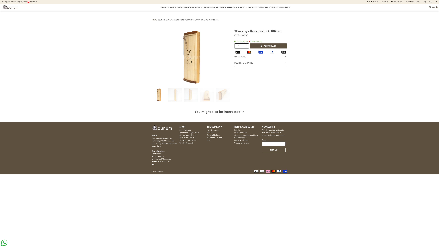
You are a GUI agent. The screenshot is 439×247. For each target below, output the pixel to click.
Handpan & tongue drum (189, 7)
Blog (208, 140)
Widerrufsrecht (240, 138)
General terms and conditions (246, 135)
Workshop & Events (214, 138)
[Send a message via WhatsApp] (4, 243)
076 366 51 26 (164, 161)
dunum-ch (159, 171)
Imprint (237, 130)
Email (265, 140)
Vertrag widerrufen (241, 143)
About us (210, 132)
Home (154, 20)
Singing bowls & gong (214, 7)
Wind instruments (279, 7)
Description (240, 56)
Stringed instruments (258, 7)
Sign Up (273, 150)
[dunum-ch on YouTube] (153, 165)
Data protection (240, 132)
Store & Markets (213, 135)
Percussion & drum (236, 7)
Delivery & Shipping (243, 63)
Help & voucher (213, 130)
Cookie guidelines (241, 140)
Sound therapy (167, 7)
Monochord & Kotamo (182, 20)
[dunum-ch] (11, 7)
